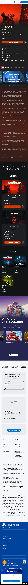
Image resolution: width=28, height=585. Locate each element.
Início (3, 527)
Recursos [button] (4, 554)
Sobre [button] (3, 531)
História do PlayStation (6, 541)
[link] (14, 339)
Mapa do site (24, 579)
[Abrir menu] (1, 2)
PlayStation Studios (6, 536)
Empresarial (4, 540)
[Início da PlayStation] (14, 2)
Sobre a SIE (4, 532)
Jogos (7, 527)
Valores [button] (4, 548)
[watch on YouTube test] (22, 82)
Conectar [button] (4, 557)
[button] (14, 77)
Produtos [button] (4, 545)
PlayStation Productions (6, 538)
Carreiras (4, 534)
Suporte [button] (4, 551)
